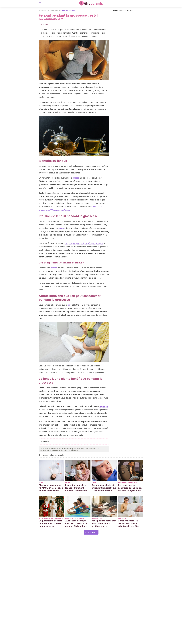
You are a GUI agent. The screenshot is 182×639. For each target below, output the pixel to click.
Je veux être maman (54, 10)
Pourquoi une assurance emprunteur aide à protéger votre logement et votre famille (104, 523)
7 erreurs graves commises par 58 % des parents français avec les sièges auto (130, 488)
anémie (61, 228)
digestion (104, 406)
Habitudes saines (69, 10)
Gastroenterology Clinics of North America (84, 243)
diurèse (76, 178)
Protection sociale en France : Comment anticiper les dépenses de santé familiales (76, 488)
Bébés (41, 483)
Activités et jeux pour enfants (51, 518)
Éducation (122, 518)
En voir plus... (91, 532)
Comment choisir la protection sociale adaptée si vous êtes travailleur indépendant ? (130, 523)
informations (97, 518)
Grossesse (42, 10)
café (70, 305)
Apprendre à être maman (127, 483)
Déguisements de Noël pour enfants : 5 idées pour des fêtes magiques (50, 523)
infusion (53, 268)
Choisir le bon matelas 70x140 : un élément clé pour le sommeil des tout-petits (51, 488)
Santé (67, 483)
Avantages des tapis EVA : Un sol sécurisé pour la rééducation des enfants (77, 523)
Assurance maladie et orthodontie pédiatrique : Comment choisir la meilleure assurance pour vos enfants (104, 488)
